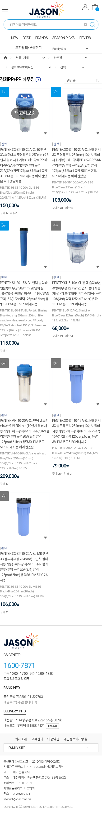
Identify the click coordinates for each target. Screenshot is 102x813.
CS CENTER (12, 655)
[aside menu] (5, 9)
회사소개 (21, 739)
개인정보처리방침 (75, 739)
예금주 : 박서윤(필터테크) (20, 702)
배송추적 (52, 726)
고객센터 (37, 739)
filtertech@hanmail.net (17, 799)
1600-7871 (19, 665)
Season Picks (63, 38)
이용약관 (53, 739)
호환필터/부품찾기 (28, 48)
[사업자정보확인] (54, 767)
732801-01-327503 (29, 697)
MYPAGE (85, 7)
